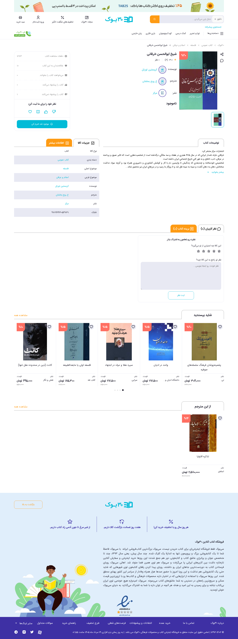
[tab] (86, 143)
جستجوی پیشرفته (213, 27)
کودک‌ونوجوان (165, 33)
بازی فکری (150, 33)
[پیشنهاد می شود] (46, 112)
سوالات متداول (45, 623)
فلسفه (193, 45)
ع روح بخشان (149, 81)
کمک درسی (181, 33)
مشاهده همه (20, 315)
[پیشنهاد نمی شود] (54, 112)
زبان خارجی (137, 33)
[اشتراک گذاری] (222, 54)
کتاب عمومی (206, 45)
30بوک (221, 45)
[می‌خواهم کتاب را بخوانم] (38, 112)
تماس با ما (188, 623)
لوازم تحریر (195, 33)
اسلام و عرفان (179, 45)
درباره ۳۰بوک (217, 623)
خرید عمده (164, 623)
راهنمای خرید (69, 623)
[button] (18, 357)
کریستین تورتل (149, 70)
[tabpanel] (56, 182)
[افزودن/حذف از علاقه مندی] (220, 326)
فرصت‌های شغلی (117, 623)
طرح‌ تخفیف (92, 623)
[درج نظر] (222, 61)
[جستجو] (154, 19)
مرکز (155, 93)
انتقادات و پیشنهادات (141, 623)
